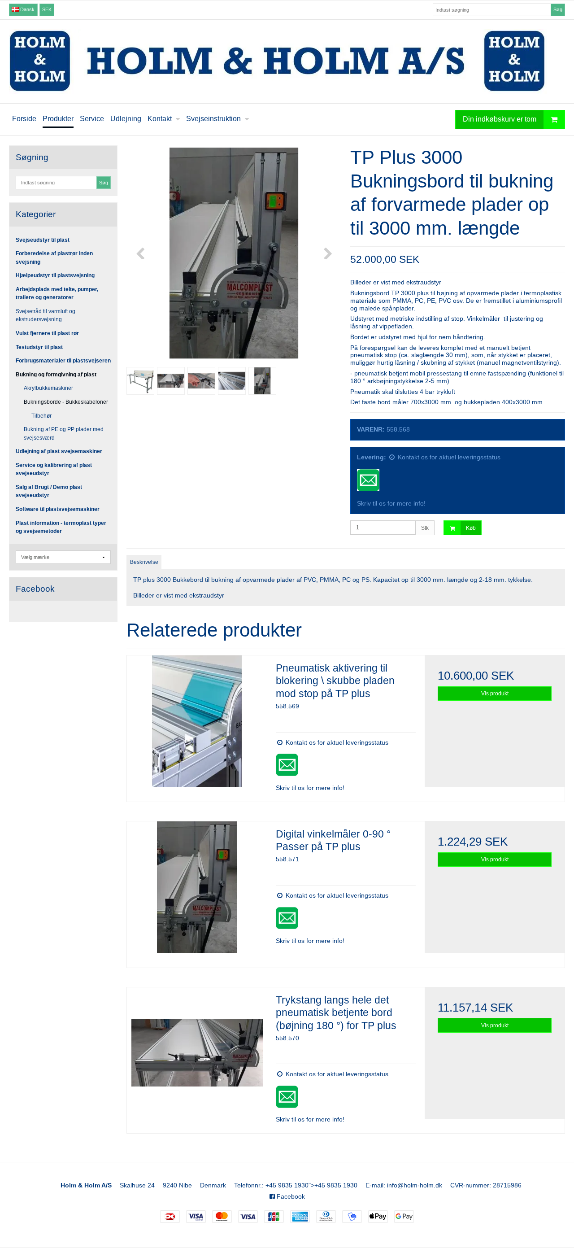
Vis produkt (495, 693)
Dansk (27, 9)
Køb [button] (471, 528)
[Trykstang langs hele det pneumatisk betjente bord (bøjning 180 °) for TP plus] (197, 1057)
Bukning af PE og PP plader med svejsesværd (64, 433)
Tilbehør (41, 416)
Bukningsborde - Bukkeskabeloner (66, 402)
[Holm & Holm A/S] (287, 61)
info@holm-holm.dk (414, 1185)
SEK (47, 9)
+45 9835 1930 (287, 1185)
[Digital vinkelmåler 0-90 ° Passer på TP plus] (197, 891)
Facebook (290, 1196)
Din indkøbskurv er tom (499, 119)
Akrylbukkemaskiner (48, 388)
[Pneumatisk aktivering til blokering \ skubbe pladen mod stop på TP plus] (197, 725)
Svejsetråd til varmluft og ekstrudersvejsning (45, 315)
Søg (557, 9)
